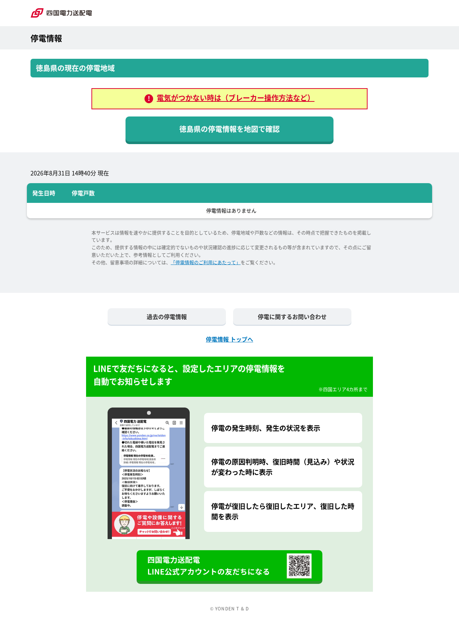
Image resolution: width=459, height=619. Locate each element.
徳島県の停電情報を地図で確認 (229, 129)
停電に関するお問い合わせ (292, 316)
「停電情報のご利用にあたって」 (206, 262)
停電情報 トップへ (229, 339)
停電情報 (46, 38)
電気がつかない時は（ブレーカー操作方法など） (235, 97)
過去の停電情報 (167, 316)
